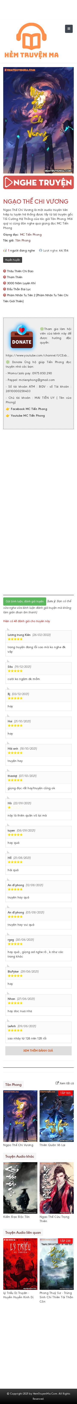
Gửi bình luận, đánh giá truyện (25, 601)
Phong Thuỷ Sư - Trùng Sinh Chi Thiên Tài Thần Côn (56, 1297)
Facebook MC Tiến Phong (29, 409)
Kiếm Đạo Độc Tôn (16, 1217)
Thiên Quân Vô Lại (52, 1145)
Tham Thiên (14, 277)
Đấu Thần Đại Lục (19, 289)
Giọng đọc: (11, 234)
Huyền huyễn (12, 259)
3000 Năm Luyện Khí (21, 283)
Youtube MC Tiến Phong (28, 415)
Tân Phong (23, 240)
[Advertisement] (38, 472)
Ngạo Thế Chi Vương (35, 201)
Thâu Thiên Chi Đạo (20, 271)
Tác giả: (8, 240)
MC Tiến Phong (31, 234)
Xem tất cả (66, 1083)
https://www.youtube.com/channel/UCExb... (37, 355)
